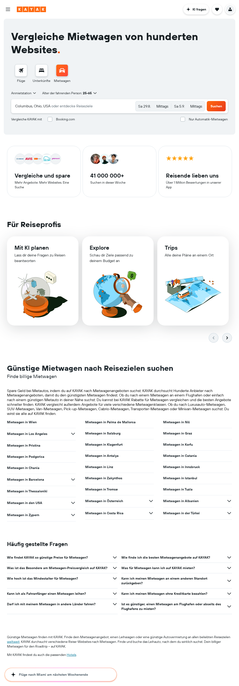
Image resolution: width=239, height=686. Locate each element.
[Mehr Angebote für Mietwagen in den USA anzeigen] (73, 503)
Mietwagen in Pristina (23, 445)
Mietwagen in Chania (23, 468)
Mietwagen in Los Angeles (27, 434)
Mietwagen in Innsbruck (181, 467)
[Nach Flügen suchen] (21, 70)
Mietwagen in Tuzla (178, 489)
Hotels (71, 655)
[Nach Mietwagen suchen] (62, 70)
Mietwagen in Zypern (23, 515)
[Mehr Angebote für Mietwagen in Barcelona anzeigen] (73, 479)
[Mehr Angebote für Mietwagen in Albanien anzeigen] (229, 501)
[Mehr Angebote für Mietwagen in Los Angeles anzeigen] (73, 434)
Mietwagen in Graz (177, 433)
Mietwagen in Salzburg (102, 433)
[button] (8, 9)
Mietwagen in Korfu (178, 444)
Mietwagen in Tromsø (101, 489)
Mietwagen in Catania (180, 456)
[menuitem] (21, 73)
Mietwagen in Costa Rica (104, 513)
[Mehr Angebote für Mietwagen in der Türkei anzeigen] (229, 513)
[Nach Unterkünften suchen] (41, 70)
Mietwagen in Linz (99, 467)
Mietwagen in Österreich (104, 501)
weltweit (13, 642)
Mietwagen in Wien (22, 422)
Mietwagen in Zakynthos (103, 478)
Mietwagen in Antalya (102, 456)
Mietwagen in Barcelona (25, 479)
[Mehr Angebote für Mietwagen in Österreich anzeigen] (151, 501)
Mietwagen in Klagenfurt (104, 444)
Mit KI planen (31, 247)
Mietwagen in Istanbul (180, 478)
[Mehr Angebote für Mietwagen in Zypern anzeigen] (73, 515)
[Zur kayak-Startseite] (31, 9)
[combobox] (24, 93)
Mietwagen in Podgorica (25, 457)
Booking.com (65, 119)
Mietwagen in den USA (24, 503)
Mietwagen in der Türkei (181, 513)
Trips (171, 247)
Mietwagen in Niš (176, 422)
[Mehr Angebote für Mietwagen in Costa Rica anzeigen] (151, 513)
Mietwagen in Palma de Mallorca (110, 422)
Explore (99, 247)
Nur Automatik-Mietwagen (208, 119)
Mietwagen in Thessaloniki (27, 491)
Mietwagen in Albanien (181, 501)
